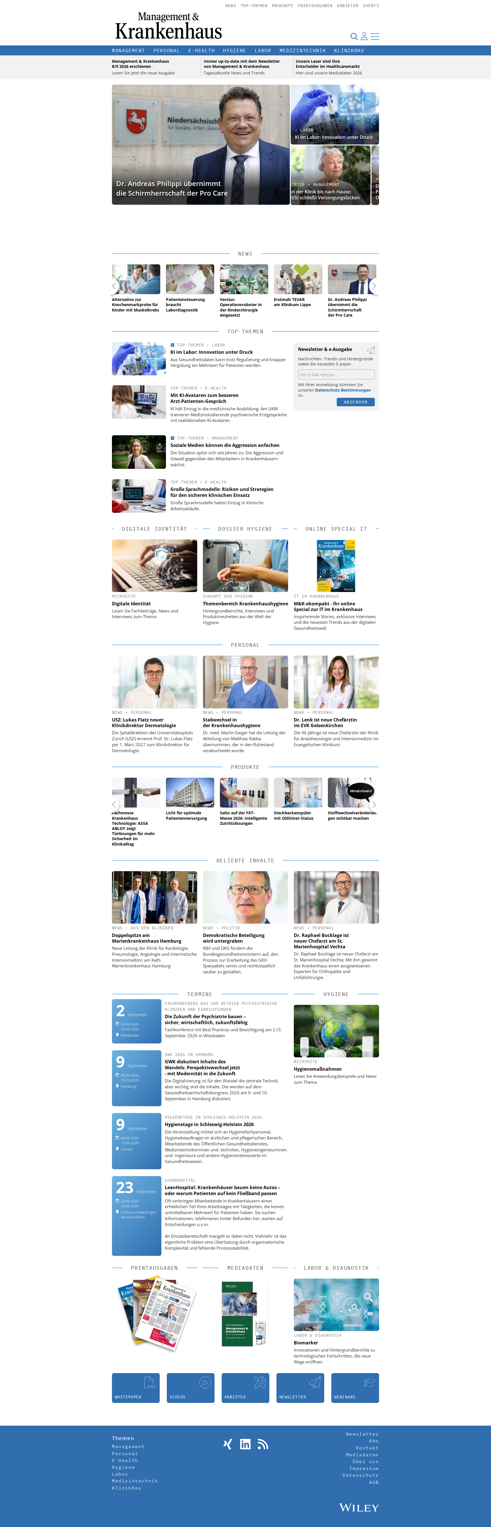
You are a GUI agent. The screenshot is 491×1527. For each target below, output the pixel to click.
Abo (374, 1441)
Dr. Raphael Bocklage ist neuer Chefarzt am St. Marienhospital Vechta (321, 941)
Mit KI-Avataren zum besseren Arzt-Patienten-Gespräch (204, 398)
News (230, 5)
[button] (110, 286)
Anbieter (347, 5)
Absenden (356, 402)
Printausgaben (315, 5)
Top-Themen (254, 5)
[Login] (364, 36)
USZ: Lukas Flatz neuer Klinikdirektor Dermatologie (144, 723)
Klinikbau (349, 50)
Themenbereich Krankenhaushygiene (245, 604)
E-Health (201, 50)
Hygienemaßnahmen (318, 1069)
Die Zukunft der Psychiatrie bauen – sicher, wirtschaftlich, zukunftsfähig (206, 1019)
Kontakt (367, 1448)
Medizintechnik (303, 50)
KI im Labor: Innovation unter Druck (334, 137)
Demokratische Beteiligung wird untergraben (234, 938)
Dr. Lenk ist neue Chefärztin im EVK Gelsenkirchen (325, 723)
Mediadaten (362, 1454)
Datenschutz (361, 1475)
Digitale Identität (131, 604)
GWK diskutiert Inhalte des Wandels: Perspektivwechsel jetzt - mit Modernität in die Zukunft (202, 1068)
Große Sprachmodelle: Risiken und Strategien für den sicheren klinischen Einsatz (222, 492)
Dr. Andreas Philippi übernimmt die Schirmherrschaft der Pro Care (172, 188)
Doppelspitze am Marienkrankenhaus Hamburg (146, 938)
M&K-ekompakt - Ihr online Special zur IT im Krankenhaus (328, 606)
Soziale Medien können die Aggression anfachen (225, 445)
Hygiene (234, 50)
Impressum (364, 1468)
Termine (200, 994)
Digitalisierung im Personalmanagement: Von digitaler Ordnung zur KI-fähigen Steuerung (333, 192)
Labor (263, 50)
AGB (374, 1482)
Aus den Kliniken (152, 927)
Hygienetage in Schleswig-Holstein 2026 (209, 1124)
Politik (231, 927)
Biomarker (306, 1343)
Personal (166, 50)
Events (371, 5)
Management (128, 50)
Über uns (366, 1461)
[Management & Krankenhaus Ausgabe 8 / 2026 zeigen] (165, 1314)
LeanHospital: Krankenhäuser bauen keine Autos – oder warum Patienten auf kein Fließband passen (222, 1190)
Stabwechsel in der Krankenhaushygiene (231, 723)
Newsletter (362, 1434)
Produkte (282, 5)
